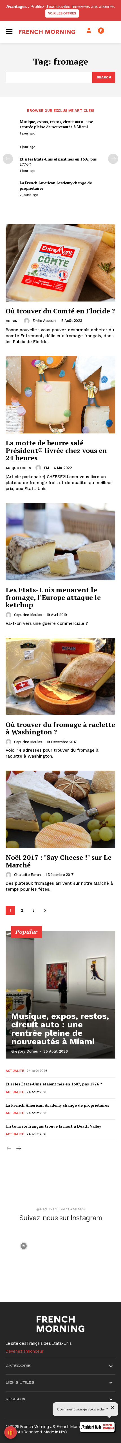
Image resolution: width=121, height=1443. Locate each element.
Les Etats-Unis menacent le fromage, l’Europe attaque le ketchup (53, 597)
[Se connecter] (89, 30)
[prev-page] (8, 159)
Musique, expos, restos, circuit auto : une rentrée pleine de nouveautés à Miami (56, 124)
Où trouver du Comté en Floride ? (60, 310)
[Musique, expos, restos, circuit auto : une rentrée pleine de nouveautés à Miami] (60, 995)
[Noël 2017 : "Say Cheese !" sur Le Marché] (60, 809)
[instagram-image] (23, 1245)
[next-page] (113, 159)
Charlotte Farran (27, 875)
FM (46, 468)
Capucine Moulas (28, 615)
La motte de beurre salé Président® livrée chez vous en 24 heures (56, 450)
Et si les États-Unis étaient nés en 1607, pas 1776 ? (58, 161)
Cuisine (13, 321)
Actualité (15, 1071)
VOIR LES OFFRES (62, 13)
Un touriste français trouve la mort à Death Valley (53, 1126)
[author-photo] (27, 321)
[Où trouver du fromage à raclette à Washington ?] (60, 676)
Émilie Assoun (44, 320)
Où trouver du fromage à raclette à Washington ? (60, 728)
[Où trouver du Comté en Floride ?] (60, 263)
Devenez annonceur (24, 1351)
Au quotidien (18, 468)
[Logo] (47, 32)
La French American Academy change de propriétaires (56, 185)
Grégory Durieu (24, 1051)
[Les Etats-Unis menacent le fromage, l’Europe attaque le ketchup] (60, 541)
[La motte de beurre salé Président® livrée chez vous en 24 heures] (60, 394)
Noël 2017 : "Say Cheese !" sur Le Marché (58, 861)
